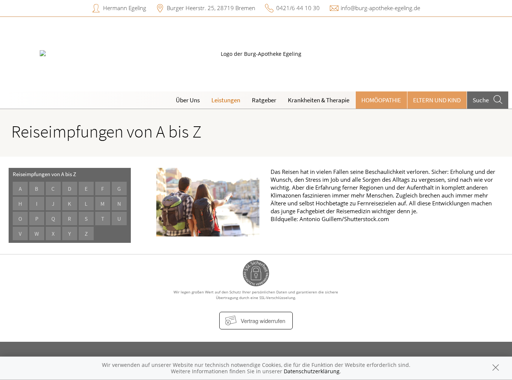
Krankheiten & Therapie (318, 100)
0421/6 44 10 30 (298, 8)
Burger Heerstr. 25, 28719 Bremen (211, 8)
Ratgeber (264, 100)
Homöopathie (381, 100)
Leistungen (225, 100)
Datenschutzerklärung (312, 371)
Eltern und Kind (437, 100)
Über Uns (188, 100)
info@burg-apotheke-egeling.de (380, 8)
